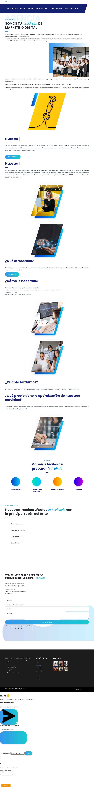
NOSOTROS (23, 8)
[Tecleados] (8, 2)
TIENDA (52, 8)
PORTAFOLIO (39, 8)
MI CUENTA (59, 8)
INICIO (37, 662)
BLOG (46, 8)
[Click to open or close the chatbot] (6, 773)
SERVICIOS (30, 8)
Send (28, 753)
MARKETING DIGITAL (12, 8)
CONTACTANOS (73, 8)
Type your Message (5, 753)
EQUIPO (66, 8)
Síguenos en (79, 689)
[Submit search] (13, 737)
